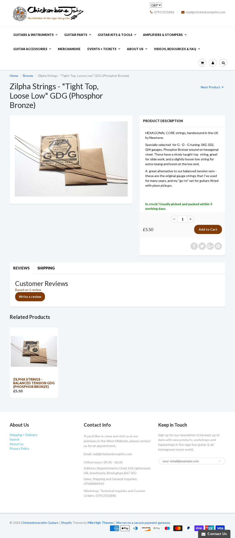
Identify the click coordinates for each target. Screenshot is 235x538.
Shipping (46, 268)
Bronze (28, 76)
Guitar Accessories (30, 49)
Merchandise (69, 49)
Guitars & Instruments (33, 35)
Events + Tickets (101, 49)
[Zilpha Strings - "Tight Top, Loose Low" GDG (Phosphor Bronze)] (71, 159)
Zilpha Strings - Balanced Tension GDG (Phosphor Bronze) (34, 383)
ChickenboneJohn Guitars (40, 523)
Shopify (66, 523)
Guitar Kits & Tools (115, 35)
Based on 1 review (28, 290)
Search (15, 439)
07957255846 (164, 12)
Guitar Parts (75, 35)
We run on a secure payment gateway (143, 523)
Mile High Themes (101, 523)
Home (14, 76)
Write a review (30, 297)
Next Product (211, 87)
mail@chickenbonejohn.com (205, 12)
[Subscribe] (219, 461)
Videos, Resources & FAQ (175, 49)
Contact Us (216, 534)
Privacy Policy (19, 448)
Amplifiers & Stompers (163, 35)
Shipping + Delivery (23, 435)
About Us (135, 49)
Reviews (21, 268)
